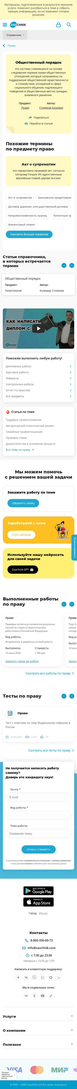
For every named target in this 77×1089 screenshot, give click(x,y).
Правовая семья (16, 437)
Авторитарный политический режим (30, 426)
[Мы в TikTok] (50, 995)
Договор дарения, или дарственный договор (38, 206)
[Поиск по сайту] (69, 24)
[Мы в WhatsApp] (42, 977)
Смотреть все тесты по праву (49, 750)
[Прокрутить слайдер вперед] (71, 265)
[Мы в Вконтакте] (26, 977)
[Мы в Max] (50, 977)
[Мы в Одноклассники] (34, 995)
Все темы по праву (18, 449)
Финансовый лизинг (21, 224)
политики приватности (61, 860)
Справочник (14, 35)
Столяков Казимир (51, 107)
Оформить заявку (23, 503)
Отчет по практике (18, 390)
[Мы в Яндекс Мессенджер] (59, 977)
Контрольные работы (20, 384)
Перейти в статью (41, 123)
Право (25, 107)
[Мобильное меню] (5, 24)
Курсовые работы (17, 372)
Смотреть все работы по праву (48, 673)
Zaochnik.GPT (20, 569)
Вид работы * (19, 807)
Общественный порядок (23, 278)
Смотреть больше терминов (29, 234)
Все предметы (15, 396)
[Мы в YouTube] (42, 995)
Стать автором (21, 534)
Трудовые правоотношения (23, 420)
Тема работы (18, 826)
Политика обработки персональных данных (7, 1075)
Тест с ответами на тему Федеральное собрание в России (38, 725)
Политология (13, 290)
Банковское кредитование (55, 197)
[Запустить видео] (38, 328)
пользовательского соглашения (37, 860)
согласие (28, 863)
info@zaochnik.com (42, 948)
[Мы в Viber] (34, 977)
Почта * (15, 789)
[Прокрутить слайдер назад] (63, 265)
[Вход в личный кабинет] (58, 24)
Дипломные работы (18, 366)
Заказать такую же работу (22, 661)
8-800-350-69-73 (41, 940)
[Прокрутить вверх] (4, 1085)
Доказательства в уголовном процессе (31, 443)
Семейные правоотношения (24, 432)
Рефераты (12, 378)
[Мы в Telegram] (18, 977)
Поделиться (41, 117)
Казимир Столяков (52, 290)
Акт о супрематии (20, 197)
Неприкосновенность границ (27, 215)
